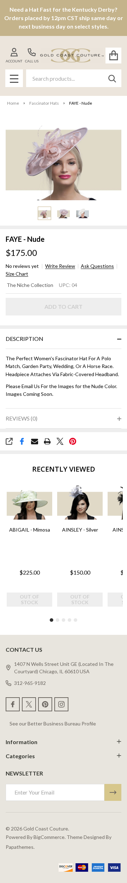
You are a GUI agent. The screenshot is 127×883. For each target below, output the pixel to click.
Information (21, 741)
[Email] (34, 441)
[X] (60, 441)
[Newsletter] (112, 792)
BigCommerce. (50, 837)
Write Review (60, 266)
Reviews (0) (21, 418)
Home (13, 103)
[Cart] (113, 55)
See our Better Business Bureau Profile (53, 723)
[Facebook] (21, 441)
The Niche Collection (30, 285)
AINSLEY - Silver (80, 529)
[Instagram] (61, 704)
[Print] (47, 441)
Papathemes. (20, 847)
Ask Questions (97, 266)
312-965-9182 (30, 683)
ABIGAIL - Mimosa (29, 529)
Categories (20, 756)
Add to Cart (63, 306)
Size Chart (17, 273)
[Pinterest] (72, 441)
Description (24, 338)
